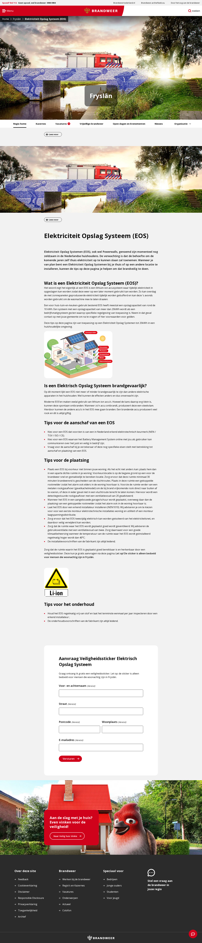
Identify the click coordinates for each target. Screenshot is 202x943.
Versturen (69, 758)
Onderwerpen (70, 898)
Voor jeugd (113, 898)
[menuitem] (124, 3)
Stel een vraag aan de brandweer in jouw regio (160, 885)
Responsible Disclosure (31, 898)
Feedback (23, 879)
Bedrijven (112, 879)
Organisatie (181, 123)
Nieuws (159, 123)
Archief (22, 916)
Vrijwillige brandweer (91, 123)
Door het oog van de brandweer (185, 2)
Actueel (66, 904)
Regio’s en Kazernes (73, 885)
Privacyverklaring (27, 904)
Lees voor (53, 134)
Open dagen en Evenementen (129, 123)
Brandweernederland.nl (124, 2)
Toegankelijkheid (27, 910)
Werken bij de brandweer (76, 879)
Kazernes (41, 123)
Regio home (19, 123)
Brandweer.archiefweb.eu (153, 2)
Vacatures (62, 123)
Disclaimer (24, 891)
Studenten (112, 891)
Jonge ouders (114, 885)
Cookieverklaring (27, 885)
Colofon (66, 910)
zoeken (196, 11)
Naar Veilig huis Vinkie (65, 837)
